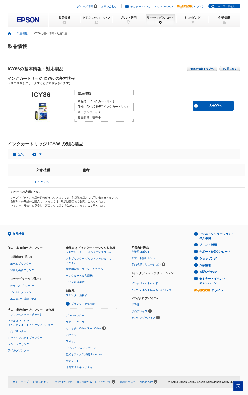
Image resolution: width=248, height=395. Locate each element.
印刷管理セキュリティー (80, 367)
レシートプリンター (20, 344)
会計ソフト (72, 360)
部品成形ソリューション (146, 264)
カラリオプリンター (22, 285)
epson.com (146, 381)
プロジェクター (75, 315)
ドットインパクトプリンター (25, 337)
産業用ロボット (141, 251)
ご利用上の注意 (62, 381)
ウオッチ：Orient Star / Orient (83, 328)
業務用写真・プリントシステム (84, 269)
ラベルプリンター (18, 350)
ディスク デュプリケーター (82, 347)
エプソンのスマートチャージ (25, 314)
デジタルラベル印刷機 (79, 275)
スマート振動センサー (145, 258)
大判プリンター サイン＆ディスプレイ (89, 252)
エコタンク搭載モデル (23, 298)
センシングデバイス (143, 317)
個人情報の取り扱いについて (93, 381)
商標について (128, 381)
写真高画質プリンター (23, 270)
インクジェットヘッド (145, 283)
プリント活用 (208, 244)
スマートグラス (75, 322)
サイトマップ (21, 381)
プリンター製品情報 (83, 303)
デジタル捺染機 (75, 281)
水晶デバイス (139, 311)
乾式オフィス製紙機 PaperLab (84, 354)
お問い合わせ (109, 6)
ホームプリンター (20, 263)
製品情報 (22, 33)
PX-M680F (43, 182)
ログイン (199, 6)
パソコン (71, 334)
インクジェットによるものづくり (151, 289)
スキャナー (72, 341)
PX (40, 154)
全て (21, 154)
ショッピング (208, 258)
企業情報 (205, 265)
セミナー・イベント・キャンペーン (151, 6)
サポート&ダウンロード (215, 251)
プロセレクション (20, 292)
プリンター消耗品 (76, 295)
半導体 (136, 304)
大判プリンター (17, 331)
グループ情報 (85, 6)
